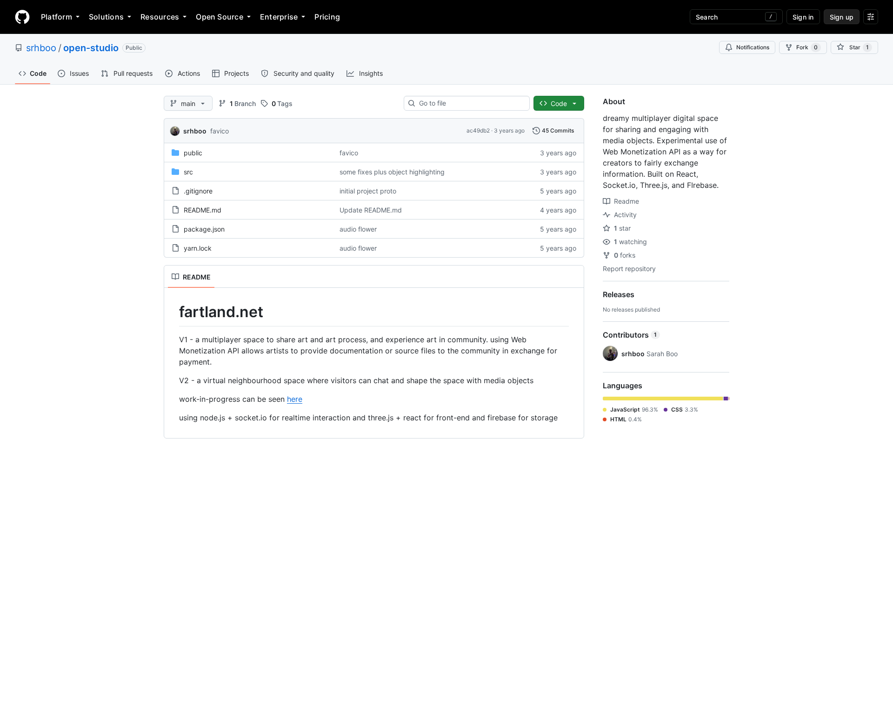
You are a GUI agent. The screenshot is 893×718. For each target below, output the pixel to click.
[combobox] (470, 103)
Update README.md (371, 210)
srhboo (41, 47)
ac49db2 (478, 130)
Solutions (106, 16)
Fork (807, 47)
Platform (56, 16)
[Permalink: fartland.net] (172, 312)
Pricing (327, 16)
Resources (159, 16)
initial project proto (368, 191)
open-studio (91, 47)
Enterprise (279, 16)
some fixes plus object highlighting (392, 172)
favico (219, 131)
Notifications (752, 47)
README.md (202, 210)
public (193, 153)
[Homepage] (22, 16)
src (188, 172)
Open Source (219, 16)
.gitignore (198, 191)
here (294, 399)
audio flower (358, 229)
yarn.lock (198, 248)
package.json (204, 229)
